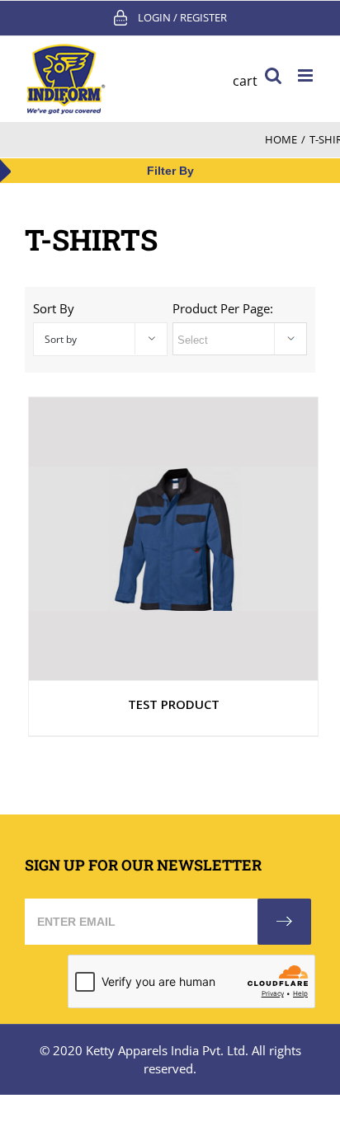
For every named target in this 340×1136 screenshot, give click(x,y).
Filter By (170, 170)
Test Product (174, 704)
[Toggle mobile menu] (306, 75)
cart (245, 81)
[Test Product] (173, 538)
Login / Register (182, 17)
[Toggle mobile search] (273, 75)
